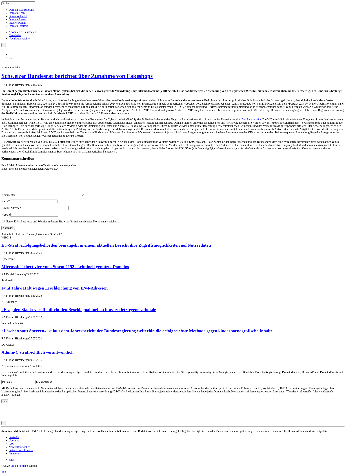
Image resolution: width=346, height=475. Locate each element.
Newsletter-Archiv (19, 447)
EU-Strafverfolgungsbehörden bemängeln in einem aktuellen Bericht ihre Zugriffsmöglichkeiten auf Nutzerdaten (106, 245)
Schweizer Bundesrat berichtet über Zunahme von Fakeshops (77, 76)
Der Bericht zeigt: (251, 119)
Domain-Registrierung (21, 9)
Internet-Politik (17, 22)
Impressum (15, 453)
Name (5, 201)
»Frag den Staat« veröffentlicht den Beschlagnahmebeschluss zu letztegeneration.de (78, 309)
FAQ (11, 443)
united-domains (19, 465)
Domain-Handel (18, 16)
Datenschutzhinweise (21, 450)
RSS (11, 459)
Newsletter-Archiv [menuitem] (19, 38)
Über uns (14, 440)
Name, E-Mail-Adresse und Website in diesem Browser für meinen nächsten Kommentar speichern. (62, 221)
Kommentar (8, 194)
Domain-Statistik (18, 25)
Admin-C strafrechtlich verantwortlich (37, 352)
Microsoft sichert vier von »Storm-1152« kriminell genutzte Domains (65, 266)
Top (3, 471)
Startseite (14, 437)
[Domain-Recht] (1, 48)
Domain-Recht (17, 12)
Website (5, 214)
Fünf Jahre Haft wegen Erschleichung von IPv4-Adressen (54, 288)
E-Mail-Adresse (11, 207)
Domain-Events (17, 19)
